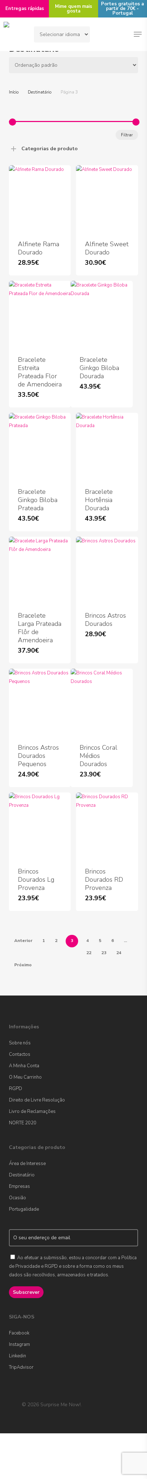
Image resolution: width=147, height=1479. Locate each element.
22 (88, 953)
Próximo (23, 965)
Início (14, 92)
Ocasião (17, 1198)
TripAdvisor (21, 1367)
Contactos (19, 1054)
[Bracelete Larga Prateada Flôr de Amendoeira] (40, 570)
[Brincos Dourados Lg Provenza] (40, 825)
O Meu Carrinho (25, 1077)
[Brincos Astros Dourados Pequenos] (40, 702)
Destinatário (39, 92)
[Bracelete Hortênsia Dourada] (107, 446)
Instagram (19, 1344)
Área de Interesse (27, 1163)
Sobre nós (20, 1043)
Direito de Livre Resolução (37, 1100)
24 (118, 953)
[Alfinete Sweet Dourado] (107, 198)
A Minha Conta (24, 1066)
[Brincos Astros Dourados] (107, 570)
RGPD (15, 1088)
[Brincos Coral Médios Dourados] (101, 702)
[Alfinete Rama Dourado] (40, 198)
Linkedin (17, 1356)
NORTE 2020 (22, 1123)
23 (103, 953)
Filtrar (127, 135)
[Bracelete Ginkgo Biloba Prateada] (40, 446)
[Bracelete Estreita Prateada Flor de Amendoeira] (40, 314)
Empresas (19, 1186)
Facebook (19, 1333)
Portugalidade (24, 1209)
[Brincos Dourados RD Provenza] (107, 825)
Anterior (23, 940)
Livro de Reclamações (32, 1111)
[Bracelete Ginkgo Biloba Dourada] (101, 314)
